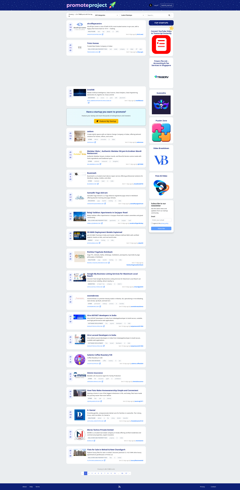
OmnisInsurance (138, 381)
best (99, 31)
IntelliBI (90, 89)
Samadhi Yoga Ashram (97, 192)
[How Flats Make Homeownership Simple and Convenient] (79, 393)
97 (126, 473)
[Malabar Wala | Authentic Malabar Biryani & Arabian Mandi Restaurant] (79, 152)
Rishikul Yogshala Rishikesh (100, 252)
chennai (109, 398)
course (102, 98)
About (25, 487)
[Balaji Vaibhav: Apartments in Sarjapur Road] (79, 216)
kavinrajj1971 (139, 401)
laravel (112, 343)
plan (141, 49)
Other (90, 139)
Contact (213, 487)
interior (96, 139)
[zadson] (79, 136)
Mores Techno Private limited (100, 430)
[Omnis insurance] (79, 375)
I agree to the (160, 223)
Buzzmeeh (91, 173)
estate (115, 49)
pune (111, 98)
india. (112, 240)
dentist (99, 418)
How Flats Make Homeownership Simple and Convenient (112, 390)
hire (106, 323)
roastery (110, 360)
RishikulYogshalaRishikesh (135, 265)
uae (120, 360)
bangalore (115, 161)
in (113, 31)
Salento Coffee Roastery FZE (99, 355)
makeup (105, 303)
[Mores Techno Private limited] (79, 434)
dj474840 (140, 164)
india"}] (119, 284)
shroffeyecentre (94, 23)
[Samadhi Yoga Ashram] (79, 197)
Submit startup (166, 5)
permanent (97, 303)
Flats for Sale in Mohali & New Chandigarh (106, 449)
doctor (108, 31)
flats (95, 398)
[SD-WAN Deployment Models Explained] (79, 235)
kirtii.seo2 (140, 34)
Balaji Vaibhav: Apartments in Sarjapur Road (107, 212)
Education (91, 98)
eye (103, 31)
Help (31, 487)
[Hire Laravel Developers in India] (79, 339)
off (136, 49)
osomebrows (93, 295)
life (95, 378)
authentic (96, 161)
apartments (113, 220)
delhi (117, 31)
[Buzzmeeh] (79, 174)
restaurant (104, 161)
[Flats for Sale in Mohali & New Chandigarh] (79, 452)
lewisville (125, 418)
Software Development (95, 323)
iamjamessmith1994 (136, 326)
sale (100, 398)
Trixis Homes (93, 43)
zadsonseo (140, 142)
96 (122, 473)
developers (119, 323)
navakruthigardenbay (136, 223)
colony (113, 418)
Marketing (91, 284)
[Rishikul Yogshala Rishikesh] (79, 256)
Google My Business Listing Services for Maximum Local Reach (112, 274)
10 (115, 473)
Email (153, 216)
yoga (98, 201)
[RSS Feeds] (119, 486)
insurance (101, 378)
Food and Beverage (94, 360)
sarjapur (124, 220)
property (112, 438)
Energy (90, 240)
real (111, 49)
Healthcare (91, 31)
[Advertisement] (106, 71)
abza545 (140, 243)
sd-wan (97, 240)
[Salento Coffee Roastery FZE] (79, 359)
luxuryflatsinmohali (137, 460)
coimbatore (118, 378)
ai (97, 98)
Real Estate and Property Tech (97, 49)
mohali (119, 457)
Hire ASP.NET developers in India (101, 315)
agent (107, 378)
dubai (131, 49)
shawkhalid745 (138, 184)
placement (122, 98)
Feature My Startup (107, 121)
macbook (96, 181)
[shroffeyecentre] (79, 26)
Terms (38, 487)
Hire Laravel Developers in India (101, 335)
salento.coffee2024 (137, 363)
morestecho (139, 441)
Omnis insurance (95, 373)
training (111, 201)
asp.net (112, 323)
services (111, 303)
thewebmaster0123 (137, 421)
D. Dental (91, 410)
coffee (104, 360)
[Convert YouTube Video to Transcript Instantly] (161, 45)
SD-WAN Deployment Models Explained (104, 232)
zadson (90, 131)
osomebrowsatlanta (137, 306)
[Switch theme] (150, 5)
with (116, 98)
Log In (156, 5)
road (129, 220)
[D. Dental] (79, 414)
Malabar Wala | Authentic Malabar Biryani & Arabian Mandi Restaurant (114, 152)
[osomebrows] (79, 298)
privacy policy (164, 223)
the (108, 418)
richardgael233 (138, 287)
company (122, 49)
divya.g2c (140, 52)
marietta (121, 303)
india (119, 201)
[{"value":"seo (101, 284)
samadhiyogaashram (136, 203)
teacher (104, 201)
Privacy (202, 487)
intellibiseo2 (139, 100)
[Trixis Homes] (79, 48)
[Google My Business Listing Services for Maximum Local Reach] (79, 277)
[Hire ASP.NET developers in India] (79, 317)
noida (112, 181)
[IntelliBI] (79, 92)
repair (103, 181)
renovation (103, 139)
